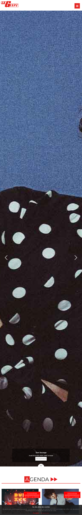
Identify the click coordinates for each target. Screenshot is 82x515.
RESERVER (41, 459)
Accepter (36, 513)
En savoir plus (45, 513)
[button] (6, 257)
